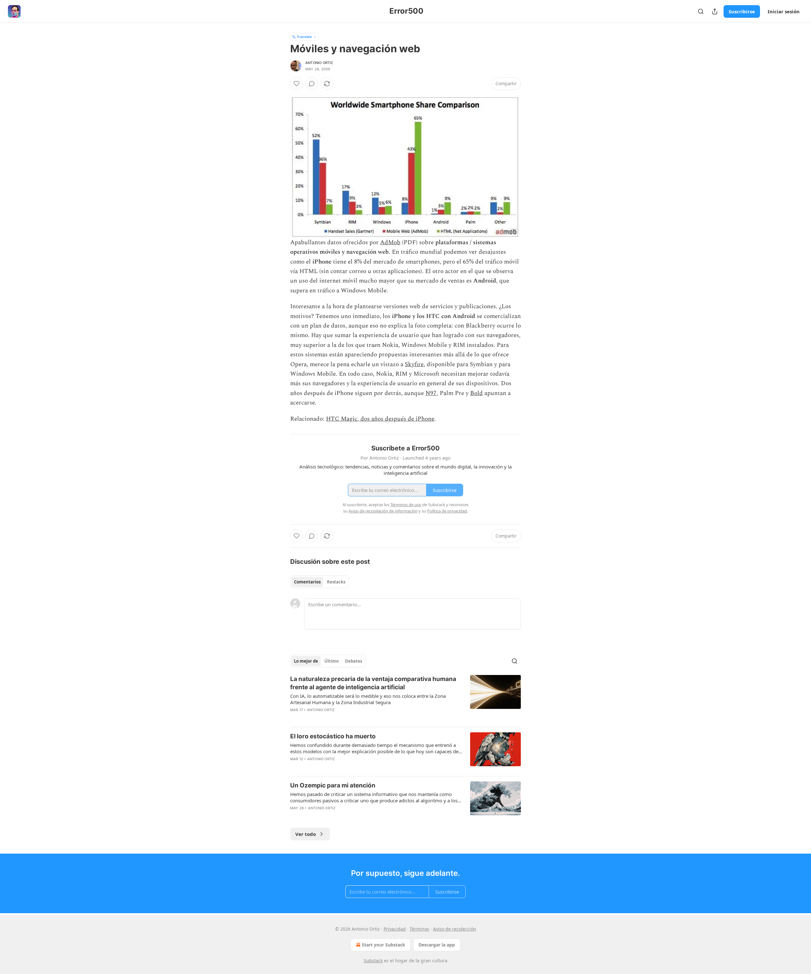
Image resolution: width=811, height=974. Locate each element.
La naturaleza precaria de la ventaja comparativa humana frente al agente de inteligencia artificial (373, 683)
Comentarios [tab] (307, 582)
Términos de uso (405, 504)
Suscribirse (742, 11)
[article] (405, 698)
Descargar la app (436, 945)
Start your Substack (383, 945)
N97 (431, 393)
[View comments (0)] (311, 83)
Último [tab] (331, 661)
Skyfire (414, 364)
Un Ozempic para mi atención (332, 785)
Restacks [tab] (336, 582)
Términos (419, 929)
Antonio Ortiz (319, 62)
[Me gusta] (296, 83)
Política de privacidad (447, 511)
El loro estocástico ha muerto (333, 736)
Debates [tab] (353, 661)
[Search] (700, 11)
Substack (373, 961)
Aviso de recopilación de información (383, 511)
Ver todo (305, 834)
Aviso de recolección (454, 929)
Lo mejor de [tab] (306, 661)
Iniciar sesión (784, 11)
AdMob (390, 242)
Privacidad (395, 929)
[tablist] (319, 582)
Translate (304, 36)
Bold (476, 393)
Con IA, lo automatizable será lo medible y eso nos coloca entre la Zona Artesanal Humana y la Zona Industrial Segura (368, 699)
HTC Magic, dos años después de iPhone (380, 418)
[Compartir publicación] (714, 11)
